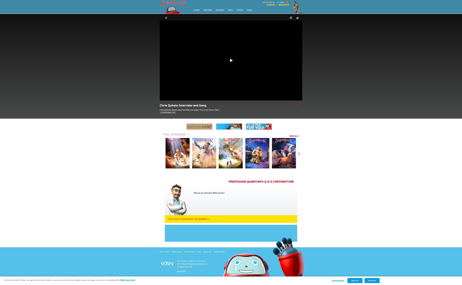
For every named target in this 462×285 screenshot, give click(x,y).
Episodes (220, 10)
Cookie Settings (219, 252)
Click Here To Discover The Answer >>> (189, 219)
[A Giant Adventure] (205, 153)
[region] (231, 280)
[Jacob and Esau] (285, 153)
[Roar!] (179, 153)
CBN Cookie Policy (128, 280)
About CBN (181, 271)
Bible (230, 10)
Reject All (355, 280)
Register (284, 5)
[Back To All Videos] (165, 18)
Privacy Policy (177, 252)
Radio (249, 10)
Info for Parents (189, 252)
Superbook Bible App (269, 2)
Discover (208, 10)
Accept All (372, 280)
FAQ (199, 252)
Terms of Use (164, 252)
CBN (167, 264)
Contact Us (207, 252)
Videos (240, 10)
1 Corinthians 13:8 (167, 112)
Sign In (271, 5)
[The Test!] (258, 153)
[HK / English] (283, 0)
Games (196, 10)
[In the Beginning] (232, 153)
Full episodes (176, 134)
